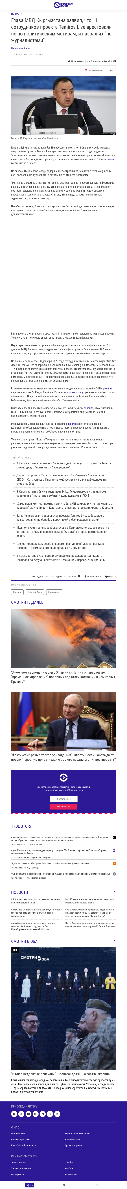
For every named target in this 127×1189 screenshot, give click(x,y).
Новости (16, 13)
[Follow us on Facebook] (14, 1114)
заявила (88, 408)
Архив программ (73, 1145)
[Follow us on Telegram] (43, 1114)
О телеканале (18, 1133)
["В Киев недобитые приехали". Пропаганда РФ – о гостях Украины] (63, 1008)
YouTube (69, 1168)
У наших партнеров (21, 1168)
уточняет (108, 388)
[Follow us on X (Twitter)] (21, 1114)
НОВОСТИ (19, 892)
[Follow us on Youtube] (28, 1114)
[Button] (76, 61)
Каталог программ (20, 1139)
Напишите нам (72, 1139)
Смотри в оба (24, 941)
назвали (71, 423)
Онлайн (69, 1162)
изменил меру (75, 392)
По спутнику (17, 1174)
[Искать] (97, 1185)
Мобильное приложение (77, 1133)
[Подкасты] (57, 1114)
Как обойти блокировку (23, 1145)
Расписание (71, 1174)
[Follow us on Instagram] (36, 1114)
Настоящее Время (20, 48)
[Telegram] (63, 1185)
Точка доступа (18, 1162)
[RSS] (50, 1114)
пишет (110, 159)
